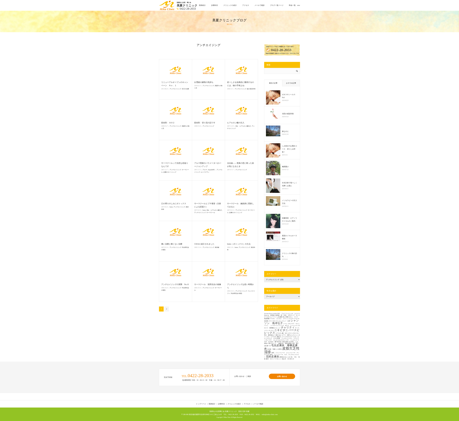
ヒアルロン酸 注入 (281, 333)
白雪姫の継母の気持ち (203, 82)
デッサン (271, 330)
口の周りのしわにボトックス (173, 204)
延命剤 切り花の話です (204, 123)
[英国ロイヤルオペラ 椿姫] (273, 238)
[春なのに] (273, 133)
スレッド (277, 328)
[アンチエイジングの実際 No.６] (175, 272)
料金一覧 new (294, 5)
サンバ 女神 (286, 321)
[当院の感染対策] (273, 115)
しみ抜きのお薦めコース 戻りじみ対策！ (289, 149)
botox (171, 207)
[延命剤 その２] (175, 111)
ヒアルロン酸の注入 (235, 123)
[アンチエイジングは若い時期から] (241, 272)
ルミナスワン (205, 172)
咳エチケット (273, 343)
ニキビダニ (281, 330)
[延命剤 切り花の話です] (208, 111)
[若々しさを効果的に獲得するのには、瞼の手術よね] (241, 70)
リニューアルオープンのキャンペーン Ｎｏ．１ (174, 83)
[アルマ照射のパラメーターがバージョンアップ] (208, 151)
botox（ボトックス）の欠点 (239, 244)
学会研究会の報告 (236, 293)
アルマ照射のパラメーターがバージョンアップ (207, 164)
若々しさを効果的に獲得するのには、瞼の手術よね (240, 83)
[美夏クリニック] (167, 5)
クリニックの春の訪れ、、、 (289, 254)
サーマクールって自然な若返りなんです (174, 164)
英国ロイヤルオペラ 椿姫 (290, 237)
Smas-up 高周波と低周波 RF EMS (276, 315)
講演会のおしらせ (285, 357)
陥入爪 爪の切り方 (288, 359)
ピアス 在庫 (286, 335)
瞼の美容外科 (251, 89)
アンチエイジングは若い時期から (240, 286)
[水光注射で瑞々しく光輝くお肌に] (273, 186)
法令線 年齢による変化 (274, 349)
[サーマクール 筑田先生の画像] (208, 272)
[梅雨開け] (273, 168)
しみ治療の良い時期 (282, 317)
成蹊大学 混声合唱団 (284, 343)
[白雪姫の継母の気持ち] (208, 70)
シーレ (285, 323)
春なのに (285, 131)
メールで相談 (259, 5)
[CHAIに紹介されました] (208, 232)
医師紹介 (202, 5)
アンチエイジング (175, 89)
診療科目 (214, 5)
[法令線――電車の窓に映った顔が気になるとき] (241, 151)
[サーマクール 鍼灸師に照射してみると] (241, 191)
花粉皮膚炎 (272, 356)
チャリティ (288, 327)
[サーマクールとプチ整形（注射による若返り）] (208, 191)
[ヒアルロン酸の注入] (241, 111)
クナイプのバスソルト (275, 321)
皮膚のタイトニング (169, 172)
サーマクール (210, 212)
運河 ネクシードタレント (274, 359)
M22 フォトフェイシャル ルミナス (288, 313)
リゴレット (296, 336)
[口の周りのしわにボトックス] (175, 191)
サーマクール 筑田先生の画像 (207, 284)
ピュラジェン (294, 335)
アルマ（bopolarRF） (209, 170)
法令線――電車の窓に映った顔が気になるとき (240, 164)
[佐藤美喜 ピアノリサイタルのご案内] (273, 221)
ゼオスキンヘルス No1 (289, 96)
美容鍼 (217, 247)
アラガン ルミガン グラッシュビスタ (282, 318)
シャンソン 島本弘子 (281, 322)
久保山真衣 (285, 341)
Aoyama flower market (270, 313)
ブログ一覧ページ (276, 5)
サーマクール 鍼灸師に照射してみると (240, 205)
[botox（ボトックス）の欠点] (241, 232)
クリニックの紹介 (230, 5)
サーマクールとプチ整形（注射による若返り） (207, 205)
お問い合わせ (282, 376)
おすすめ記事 (291, 83)
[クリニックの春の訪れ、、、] (273, 256)
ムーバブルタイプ (287, 336)
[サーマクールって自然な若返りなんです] (175, 151)
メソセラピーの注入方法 (289, 202)
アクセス (245, 5)
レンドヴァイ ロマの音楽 (272, 338)
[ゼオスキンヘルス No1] (273, 97)
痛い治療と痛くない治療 (172, 244)
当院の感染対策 (288, 114)
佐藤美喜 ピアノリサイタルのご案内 (289, 219)
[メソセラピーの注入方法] (273, 203)
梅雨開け (285, 167)
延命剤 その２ (168, 123)
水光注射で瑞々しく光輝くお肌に (289, 184)
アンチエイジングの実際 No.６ (175, 284)
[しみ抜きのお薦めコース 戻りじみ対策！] (273, 150)
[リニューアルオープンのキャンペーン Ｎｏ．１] (175, 70)
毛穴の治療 (185, 89)
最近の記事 (273, 83)
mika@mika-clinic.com (270, 414)
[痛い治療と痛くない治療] (175, 232)
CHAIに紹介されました (204, 244)
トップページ (201, 404)
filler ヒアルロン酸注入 (243, 126)
